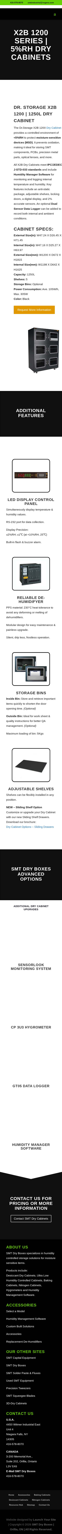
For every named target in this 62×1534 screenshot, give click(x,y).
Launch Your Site (44, 1519)
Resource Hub (16, 1505)
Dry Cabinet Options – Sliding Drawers (30, 826)
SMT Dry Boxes (16, 1365)
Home (11, 1495)
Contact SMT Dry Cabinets (31, 1218)
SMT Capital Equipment (21, 1357)
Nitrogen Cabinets (41, 1500)
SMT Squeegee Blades (20, 1395)
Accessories (13, 1333)
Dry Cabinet (53, 127)
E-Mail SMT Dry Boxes (20, 1471)
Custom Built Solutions (20, 1326)
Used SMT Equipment (20, 1380)
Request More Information (34, 309)
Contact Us (44, 1505)
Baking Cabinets (42, 1495)
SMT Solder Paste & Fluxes (23, 1373)
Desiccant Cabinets (18, 1500)
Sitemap (31, 1505)
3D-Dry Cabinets (16, 1403)
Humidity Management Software (26, 1318)
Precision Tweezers (18, 1388)
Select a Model (15, 1311)
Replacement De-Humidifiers (24, 1341)
